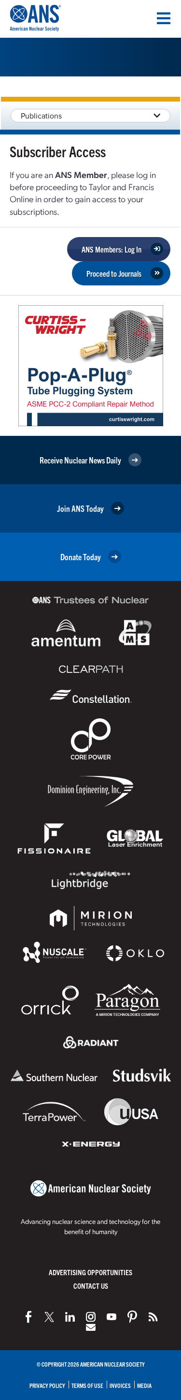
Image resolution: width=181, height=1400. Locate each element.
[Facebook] (28, 1317)
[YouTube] (111, 1317)
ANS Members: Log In (111, 249)
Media (144, 1385)
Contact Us (90, 1285)
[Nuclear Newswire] (153, 1317)
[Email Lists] (91, 1327)
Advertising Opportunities (90, 1272)
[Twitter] (49, 1317)
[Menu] (163, 18)
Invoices (120, 1385)
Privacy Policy (47, 1385)
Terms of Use (87, 1385)
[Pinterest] (132, 1317)
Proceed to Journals (113, 273)
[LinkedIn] (70, 1317)
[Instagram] (91, 1317)
